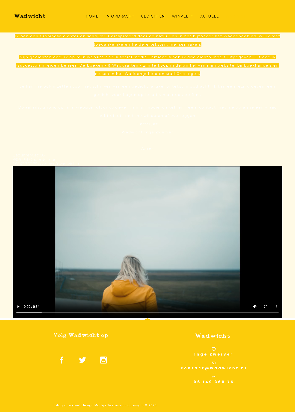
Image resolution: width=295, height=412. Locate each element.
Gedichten (153, 16)
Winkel (180, 16)
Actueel (209, 16)
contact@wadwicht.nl (214, 368)
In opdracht (119, 16)
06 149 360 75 (214, 382)
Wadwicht (237, 16)
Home (92, 16)
